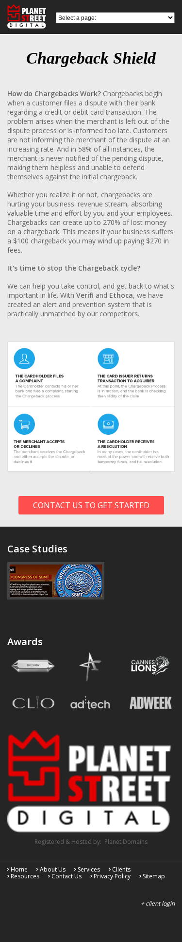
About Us (53, 869)
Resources (25, 876)
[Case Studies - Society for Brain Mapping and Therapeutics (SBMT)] (55, 580)
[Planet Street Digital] (91, 728)
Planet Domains (126, 842)
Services (89, 869)
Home (19, 869)
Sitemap (154, 876)
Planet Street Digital (29, 16)
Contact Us (66, 876)
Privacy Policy (112, 876)
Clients (121, 869)
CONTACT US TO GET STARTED (91, 505)
